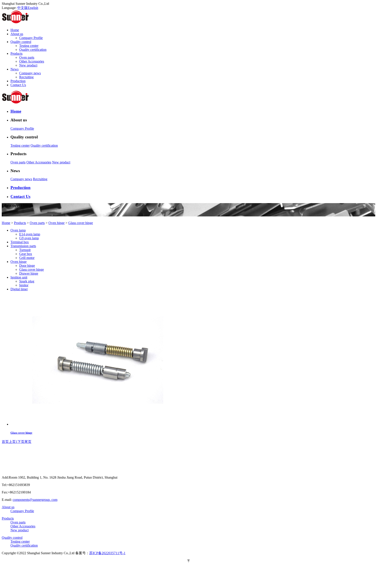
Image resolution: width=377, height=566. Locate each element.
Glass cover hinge (80, 223)
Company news (30, 73)
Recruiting (26, 77)
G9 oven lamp (29, 238)
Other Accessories (31, 61)
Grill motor (26, 258)
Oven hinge (56, 223)
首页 (5, 442)
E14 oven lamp (29, 234)
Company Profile (31, 38)
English (33, 8)
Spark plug (26, 281)
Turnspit (25, 250)
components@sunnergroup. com (35, 499)
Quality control (12, 537)
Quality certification (32, 49)
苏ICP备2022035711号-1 (107, 553)
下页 (20, 442)
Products (20, 223)
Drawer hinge (28, 273)
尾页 (27, 442)
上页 (12, 442)
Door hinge (27, 265)
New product (28, 65)
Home (6, 223)
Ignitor (23, 285)
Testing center (28, 46)
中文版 (22, 8)
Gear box (25, 254)
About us (8, 507)
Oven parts (26, 57)
